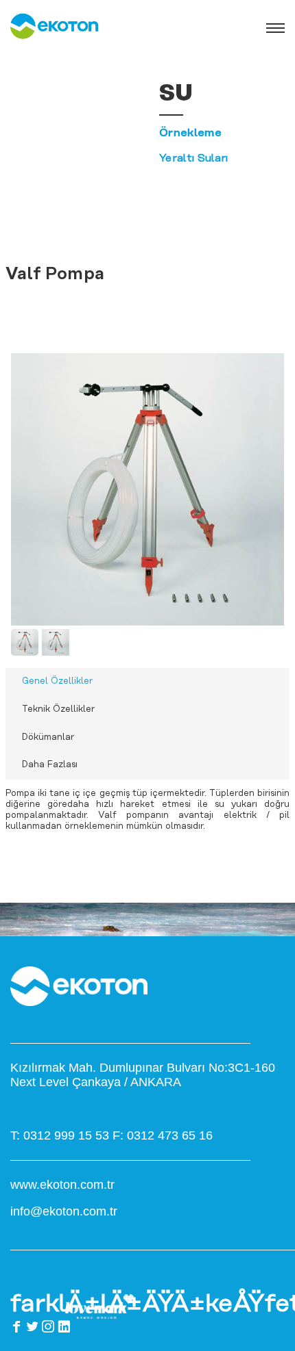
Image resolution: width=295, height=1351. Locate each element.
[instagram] (48, 1326)
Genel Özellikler (57, 681)
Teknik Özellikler (58, 709)
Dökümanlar (48, 737)
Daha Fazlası (50, 764)
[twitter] (32, 1326)
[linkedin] (64, 1326)
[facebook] (16, 1326)
